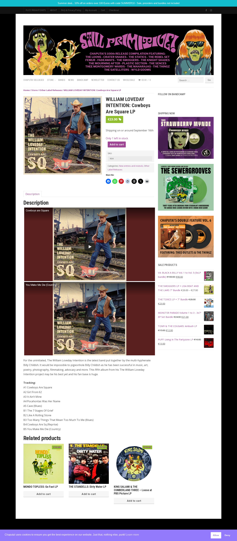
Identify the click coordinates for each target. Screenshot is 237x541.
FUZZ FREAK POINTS (36, 10)
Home (26, 90)
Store (50, 80)
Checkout (114, 10)
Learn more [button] (132, 534)
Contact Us (113, 80)
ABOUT (53, 10)
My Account (91, 10)
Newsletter (97, 80)
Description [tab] (32, 194)
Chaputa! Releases (33, 80)
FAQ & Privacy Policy (71, 10)
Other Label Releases (50, 90)
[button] (98, 100)
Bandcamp (82, 80)
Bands (61, 80)
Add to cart (117, 144)
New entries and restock (131, 165)
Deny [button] (227, 535)
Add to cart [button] (43, 494)
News (71, 80)
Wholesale (129, 80)
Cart (103, 10)
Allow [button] (216, 535)
